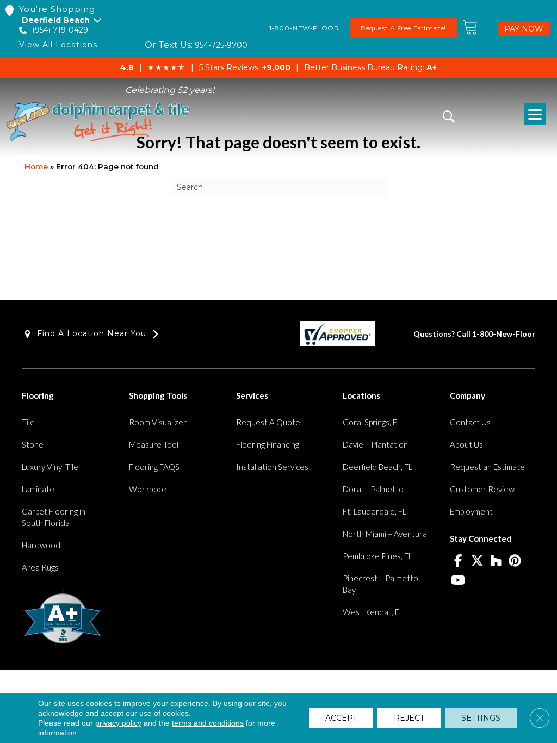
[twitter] (477, 561)
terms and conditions (208, 723)
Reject (409, 718)
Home (36, 166)
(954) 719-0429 (60, 30)
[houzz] (496, 561)
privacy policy (118, 723)
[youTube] (458, 581)
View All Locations (58, 44)
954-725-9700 (221, 45)
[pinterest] (515, 561)
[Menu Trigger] (535, 114)
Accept (341, 718)
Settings (480, 718)
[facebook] (458, 561)
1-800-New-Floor (503, 333)
